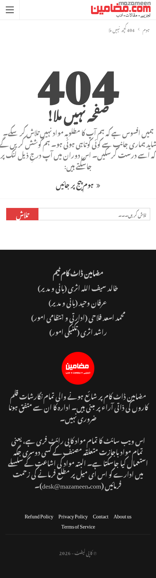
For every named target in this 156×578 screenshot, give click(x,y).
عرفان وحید (93, 301)
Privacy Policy (73, 515)
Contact (100, 515)
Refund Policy (39, 515)
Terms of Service (78, 525)
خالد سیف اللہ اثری (93, 287)
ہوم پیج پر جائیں (75, 184)
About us (122, 515)
